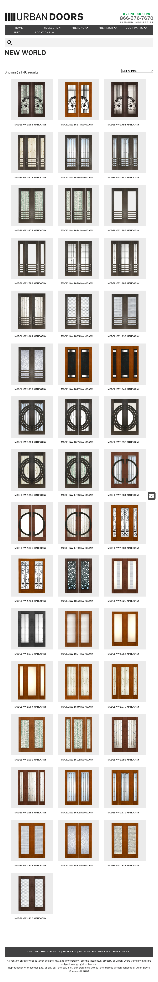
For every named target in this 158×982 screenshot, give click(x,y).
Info (17, 32)
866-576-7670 (50, 951)
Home (19, 27)
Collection (52, 27)
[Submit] (9, 42)
